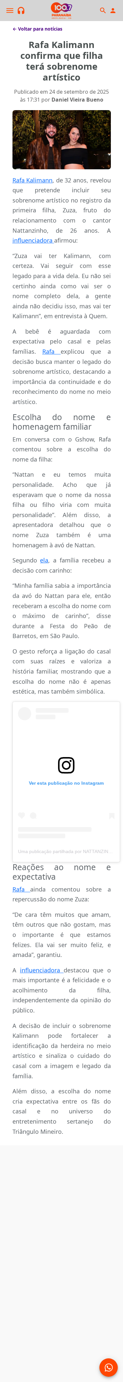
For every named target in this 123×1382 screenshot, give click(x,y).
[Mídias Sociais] (108, 1367)
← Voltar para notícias (37, 29)
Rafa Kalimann (32, 180)
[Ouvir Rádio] (21, 10)
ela (44, 560)
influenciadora (33, 240)
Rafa (51, 351)
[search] (103, 10)
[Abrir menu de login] (113, 10)
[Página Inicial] (62, 10)
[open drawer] (9, 10)
